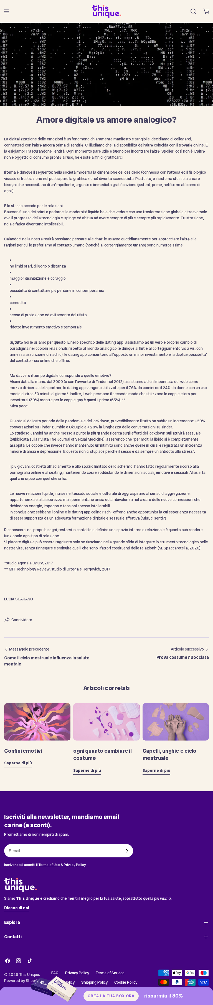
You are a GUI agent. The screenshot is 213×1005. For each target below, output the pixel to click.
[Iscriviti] (127, 851)
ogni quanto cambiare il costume (102, 754)
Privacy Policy (75, 864)
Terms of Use (49, 864)
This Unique (29, 974)
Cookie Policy (125, 982)
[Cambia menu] (6, 11)
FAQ (55, 972)
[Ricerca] (193, 11)
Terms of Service (110, 972)
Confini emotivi (23, 750)
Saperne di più (18, 762)
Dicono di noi (16, 907)
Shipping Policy (94, 982)
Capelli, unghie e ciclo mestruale (170, 754)
